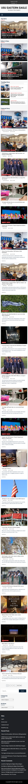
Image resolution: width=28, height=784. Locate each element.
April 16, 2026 (10, 203)
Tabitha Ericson (5, 645)
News (8, 524)
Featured (8, 32)
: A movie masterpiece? (15, 772)
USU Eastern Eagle (14, 7)
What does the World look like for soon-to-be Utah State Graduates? (13, 742)
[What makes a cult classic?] (14, 633)
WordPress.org (4, 727)
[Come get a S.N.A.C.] (14, 458)
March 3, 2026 (10, 78)
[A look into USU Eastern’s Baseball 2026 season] (14, 576)
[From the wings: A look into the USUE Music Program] (5, 102)
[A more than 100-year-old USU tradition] (14, 517)
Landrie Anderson (6, 59)
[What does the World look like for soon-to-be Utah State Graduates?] (5, 95)
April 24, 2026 (10, 37)
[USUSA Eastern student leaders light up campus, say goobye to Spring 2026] (5, 88)
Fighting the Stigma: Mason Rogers (14, 764)
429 (18, 685)
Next (21, 685)
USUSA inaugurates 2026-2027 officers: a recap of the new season (13, 749)
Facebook (13, 3)
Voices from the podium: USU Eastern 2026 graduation (13, 130)
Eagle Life (4, 32)
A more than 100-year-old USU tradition (11, 527)
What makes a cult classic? (8, 643)
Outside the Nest (14, 93)
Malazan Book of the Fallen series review (11, 614)
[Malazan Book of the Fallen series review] (14, 604)
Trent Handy (5, 470)
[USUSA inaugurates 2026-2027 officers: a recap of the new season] (14, 167)
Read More (4, 260)
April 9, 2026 (10, 587)
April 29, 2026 (12, 59)
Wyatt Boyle (5, 37)
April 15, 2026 (10, 500)
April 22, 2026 (10, 347)
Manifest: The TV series (10, 774)
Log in (2, 719)
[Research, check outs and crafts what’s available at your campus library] (14, 71)
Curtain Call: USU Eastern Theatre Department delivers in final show (14, 756)
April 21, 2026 (12, 180)
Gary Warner (5, 228)
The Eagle (4, 203)
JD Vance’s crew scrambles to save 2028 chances (13, 498)
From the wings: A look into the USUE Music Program (14, 345)
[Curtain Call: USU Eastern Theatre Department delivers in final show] (14, 215)
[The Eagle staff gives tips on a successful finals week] (14, 192)
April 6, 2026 (11, 645)
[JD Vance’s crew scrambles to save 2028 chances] (14, 488)
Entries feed (4, 722)
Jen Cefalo (5, 78)
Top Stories (13, 32)
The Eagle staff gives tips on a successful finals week (13, 202)
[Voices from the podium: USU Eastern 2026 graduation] (14, 52)
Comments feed (5, 724)
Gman (2, 772)
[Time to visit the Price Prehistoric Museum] (14, 663)
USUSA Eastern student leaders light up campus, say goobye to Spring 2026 (17, 88)
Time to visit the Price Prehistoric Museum (12, 673)
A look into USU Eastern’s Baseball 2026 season (13, 586)
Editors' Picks (4, 54)
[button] (2, 14)
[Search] (26, 14)
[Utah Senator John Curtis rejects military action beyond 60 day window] (14, 546)
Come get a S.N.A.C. (6, 468)
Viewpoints (4, 495)
